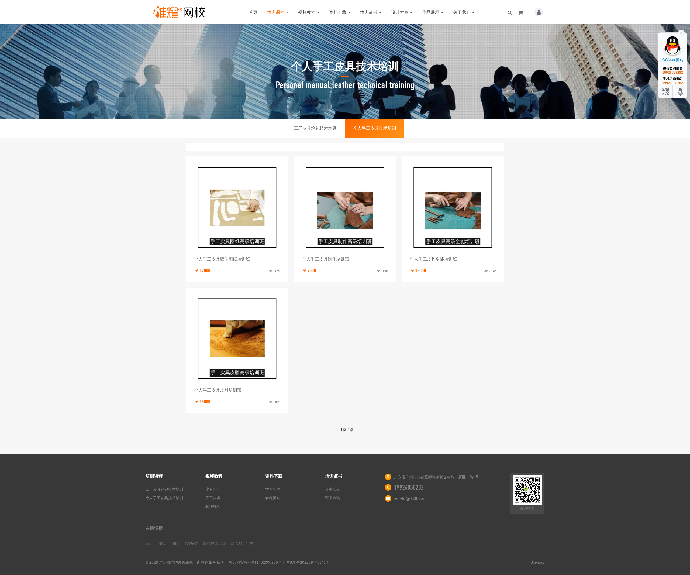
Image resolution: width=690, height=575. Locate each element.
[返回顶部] (681, 91)
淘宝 (162, 543)
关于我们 (461, 12)
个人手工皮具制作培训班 (325, 259)
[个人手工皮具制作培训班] (345, 208)
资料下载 (337, 12)
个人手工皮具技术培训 (374, 128)
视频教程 (306, 12)
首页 (253, 12)
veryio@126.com (410, 498)
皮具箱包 (212, 489)
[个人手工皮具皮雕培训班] (237, 339)
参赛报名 (272, 497)
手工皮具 (212, 497)
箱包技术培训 (214, 543)
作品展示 (430, 12)
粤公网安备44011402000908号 (255, 562)
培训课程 (275, 12)
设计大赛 (399, 12)
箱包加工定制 (242, 543)
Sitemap (537, 562)
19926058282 (409, 487)
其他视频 (212, 506)
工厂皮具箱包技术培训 (315, 128)
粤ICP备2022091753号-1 (307, 562)
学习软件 (272, 489)
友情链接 (154, 528)
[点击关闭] (681, 32)
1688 (175, 543)
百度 (149, 543)
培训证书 (368, 12)
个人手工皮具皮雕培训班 (218, 390)
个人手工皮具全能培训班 (433, 259)
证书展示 (332, 489)
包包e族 (191, 543)
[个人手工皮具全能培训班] (453, 208)
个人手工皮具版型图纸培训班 (222, 259)
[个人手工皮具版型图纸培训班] (237, 208)
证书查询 (332, 497)
